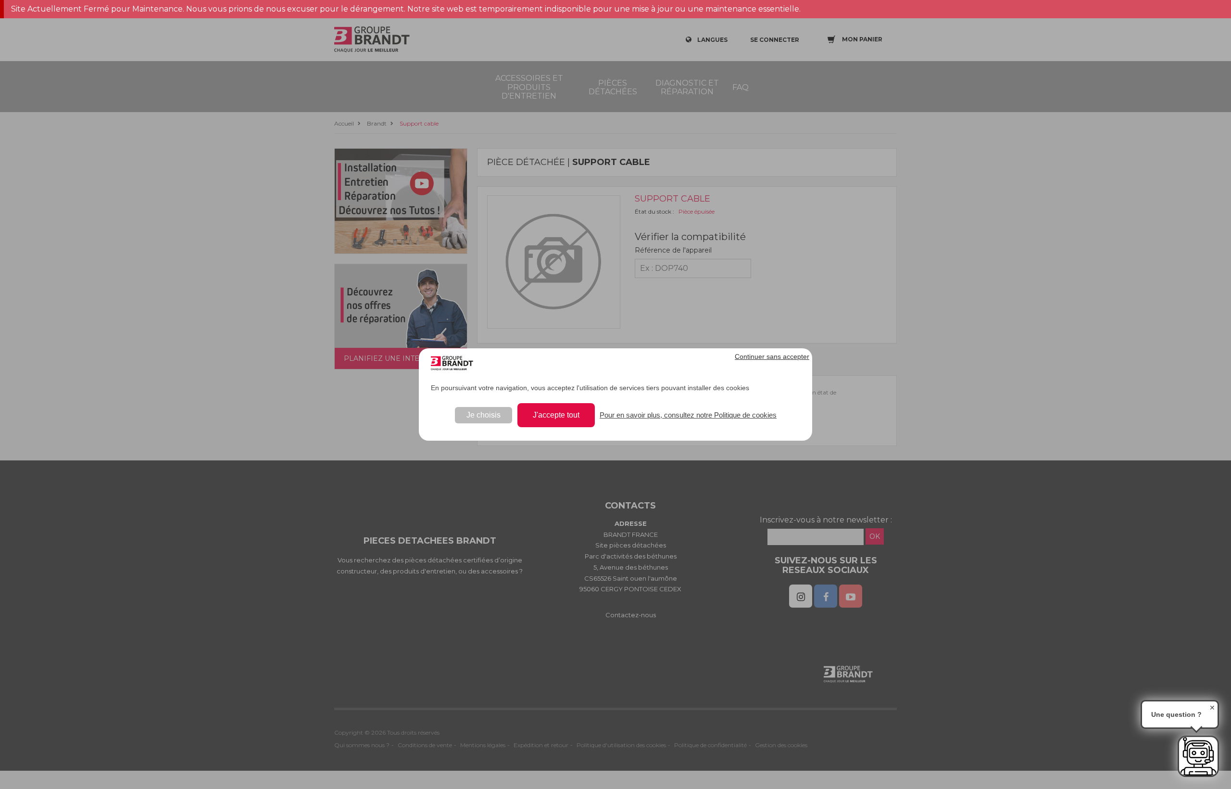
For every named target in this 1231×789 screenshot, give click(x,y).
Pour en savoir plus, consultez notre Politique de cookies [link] (688, 415)
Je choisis (483, 415)
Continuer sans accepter (772, 356)
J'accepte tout (556, 415)
